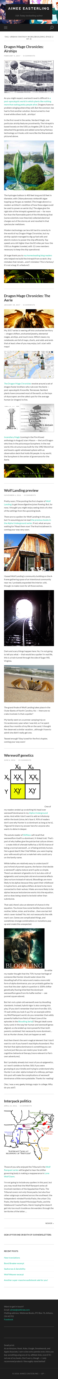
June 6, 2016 (9, 760)
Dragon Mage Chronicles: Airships (24, 49)
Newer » (49, 1223)
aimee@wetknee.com (20, 1309)
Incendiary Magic (12, 437)
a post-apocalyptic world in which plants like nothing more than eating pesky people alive (27, 101)
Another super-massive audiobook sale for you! (26, 1280)
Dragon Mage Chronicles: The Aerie (27, 298)
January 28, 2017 (12, 305)
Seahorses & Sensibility (14, 1268)
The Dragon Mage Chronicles (17, 383)
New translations (12, 1257)
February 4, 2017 (12, 56)
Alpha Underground (38, 813)
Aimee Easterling (29, 8)
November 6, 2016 (12, 495)
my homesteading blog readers (38, 255)
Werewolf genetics (18, 755)
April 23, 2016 (10, 1106)
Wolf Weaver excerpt (14, 1274)
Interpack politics (17, 1101)
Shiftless (27, 835)
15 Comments (24, 760)
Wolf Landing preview (21, 490)
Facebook (8, 1319)
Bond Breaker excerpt (14, 1263)
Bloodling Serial (25, 1021)
